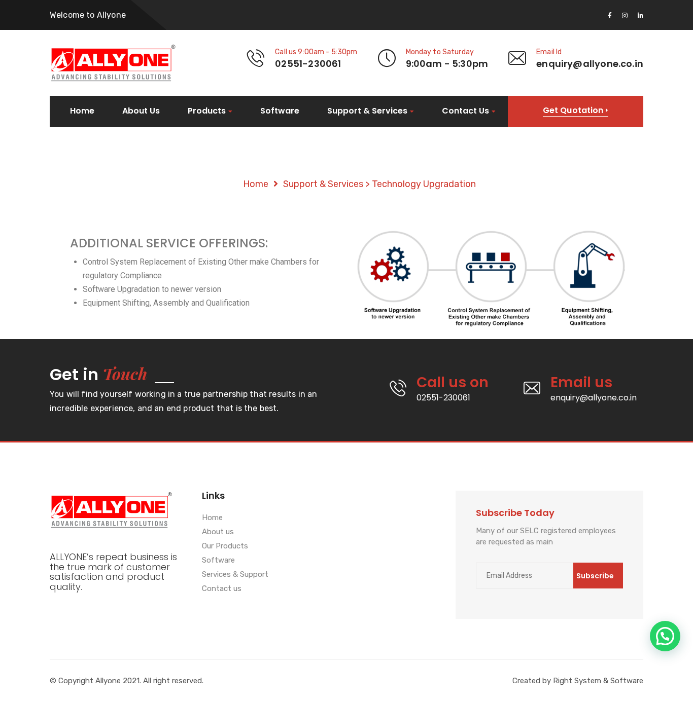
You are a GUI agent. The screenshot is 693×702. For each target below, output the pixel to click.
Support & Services (367, 111)
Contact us (221, 589)
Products (207, 111)
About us (218, 532)
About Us (141, 111)
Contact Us (465, 111)
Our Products (225, 546)
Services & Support (235, 575)
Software (279, 111)
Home (82, 111)
